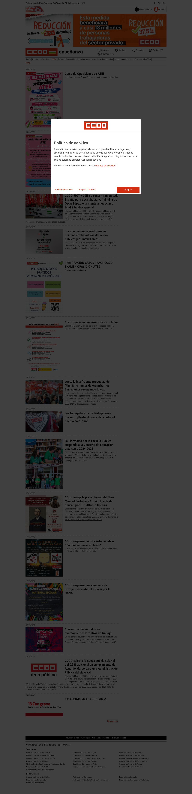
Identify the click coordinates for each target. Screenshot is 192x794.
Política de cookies (105, 165)
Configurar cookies (86, 189)
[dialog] (96, 156)
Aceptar (128, 189)
